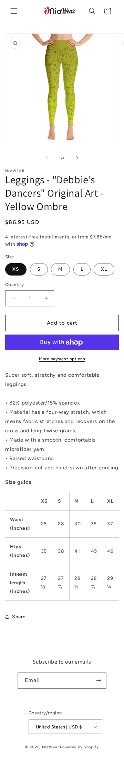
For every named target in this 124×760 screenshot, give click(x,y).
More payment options (62, 358)
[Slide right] (77, 157)
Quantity (14, 284)
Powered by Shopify (79, 747)
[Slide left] (46, 157)
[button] (13, 11)
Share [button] (19, 617)
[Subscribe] (98, 681)
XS (15, 269)
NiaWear (50, 747)
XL (104, 269)
